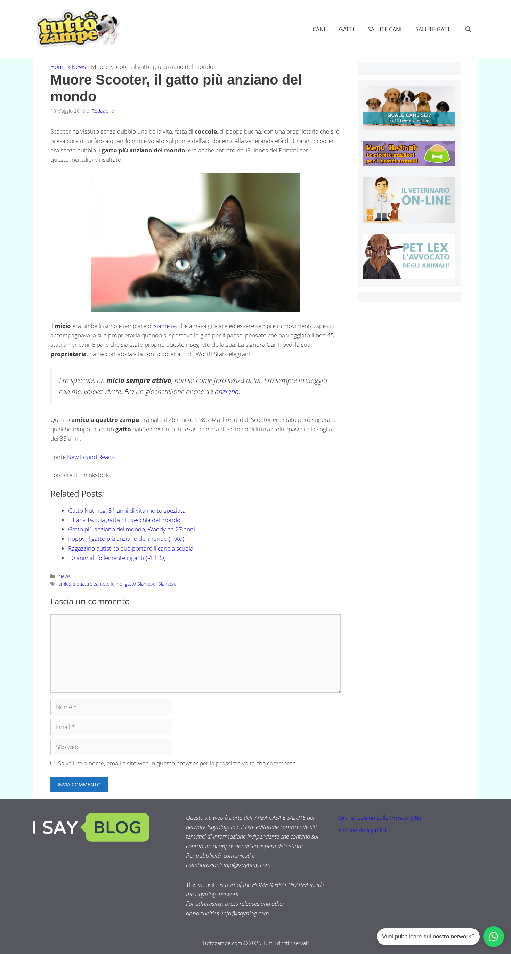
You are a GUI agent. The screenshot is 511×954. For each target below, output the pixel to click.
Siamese (167, 583)
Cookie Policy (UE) (362, 830)
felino (116, 583)
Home (58, 67)
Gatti (346, 29)
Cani (319, 29)
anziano (227, 391)
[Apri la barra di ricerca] (468, 29)
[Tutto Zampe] (76, 28)
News (79, 67)
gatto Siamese (140, 583)
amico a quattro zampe (83, 583)
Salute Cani (385, 29)
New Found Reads (90, 457)
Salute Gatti (433, 29)
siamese (165, 326)
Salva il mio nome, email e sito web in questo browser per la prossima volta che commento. (177, 763)
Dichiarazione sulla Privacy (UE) (380, 817)
